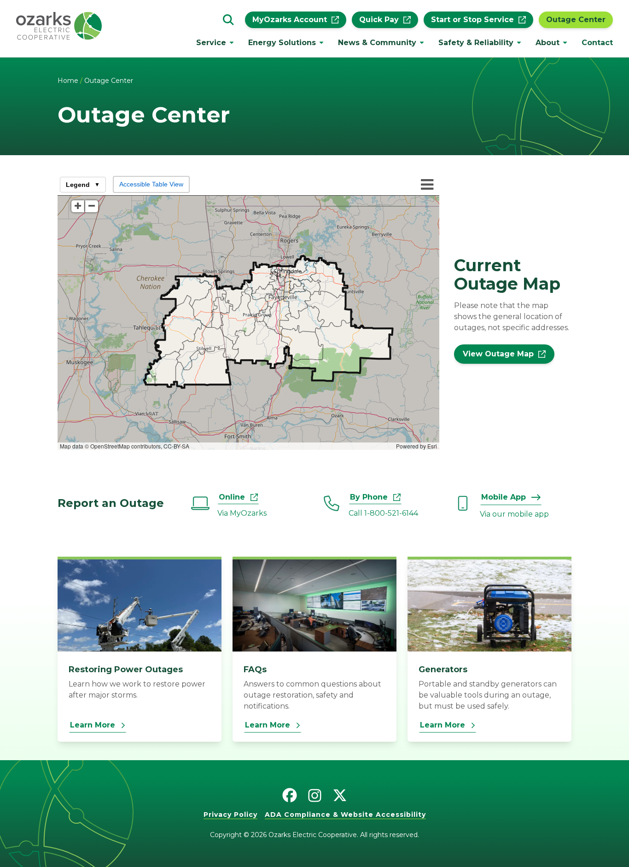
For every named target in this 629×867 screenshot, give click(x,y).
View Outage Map (498, 353)
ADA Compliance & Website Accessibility (345, 814)
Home (68, 80)
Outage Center (576, 19)
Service (211, 42)
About (547, 42)
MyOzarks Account (289, 19)
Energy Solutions (282, 42)
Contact (597, 42)
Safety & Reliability (475, 42)
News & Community (377, 42)
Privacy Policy (230, 814)
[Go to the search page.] (228, 19)
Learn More (92, 725)
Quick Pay (379, 19)
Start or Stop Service (472, 19)
